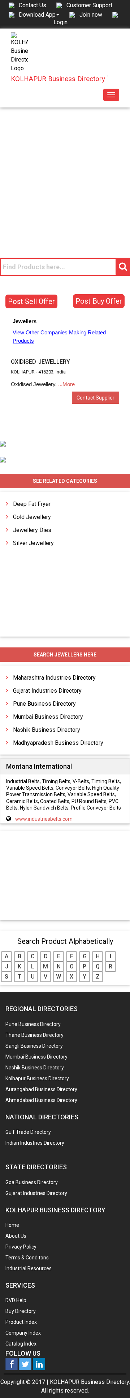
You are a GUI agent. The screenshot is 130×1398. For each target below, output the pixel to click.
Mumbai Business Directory (48, 716)
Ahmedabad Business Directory (41, 1100)
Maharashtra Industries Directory (54, 677)
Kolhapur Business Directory (37, 1078)
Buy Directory (20, 1311)
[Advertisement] (65, 176)
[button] (39, 14)
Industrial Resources (28, 1268)
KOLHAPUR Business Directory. (90, 1381)
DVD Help (15, 1300)
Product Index (21, 1322)
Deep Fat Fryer (32, 504)
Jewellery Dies (32, 530)
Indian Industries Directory (34, 1143)
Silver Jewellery (33, 543)
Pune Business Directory (44, 703)
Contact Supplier (95, 398)
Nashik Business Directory (46, 729)
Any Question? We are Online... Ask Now (113, 1381)
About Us (15, 1236)
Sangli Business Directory (34, 1046)
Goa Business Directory (31, 1182)
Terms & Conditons (27, 1257)
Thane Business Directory (34, 1035)
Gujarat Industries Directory (47, 690)
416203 (45, 372)
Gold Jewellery (32, 517)
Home (12, 1225)
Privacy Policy (20, 1247)
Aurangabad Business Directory (41, 1089)
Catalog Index (20, 1344)
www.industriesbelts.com (44, 819)
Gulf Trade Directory (28, 1132)
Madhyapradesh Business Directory (58, 742)
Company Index (23, 1333)
